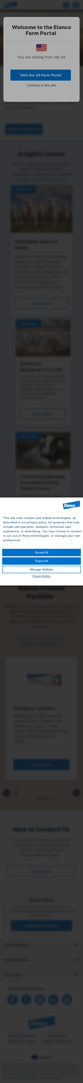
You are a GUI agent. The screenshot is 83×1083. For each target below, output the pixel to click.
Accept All (41, 552)
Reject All (41, 561)
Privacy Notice (41, 576)
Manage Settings (41, 569)
